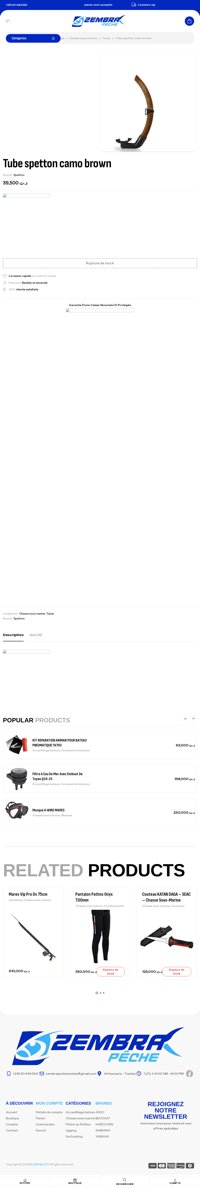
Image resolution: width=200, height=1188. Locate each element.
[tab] (13, 635)
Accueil (25, 1182)
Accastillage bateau (46, 750)
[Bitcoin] (190, 1166)
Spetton (18, 175)
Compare (54, 922)
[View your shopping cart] (189, 21)
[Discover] (180, 1166)
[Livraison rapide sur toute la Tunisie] (125, 5)
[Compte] (175, 1180)
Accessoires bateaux (75, 750)
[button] (185, 718)
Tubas (106, 38)
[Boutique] (75, 1180)
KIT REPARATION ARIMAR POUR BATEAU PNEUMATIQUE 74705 (59, 743)
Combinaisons (114, 906)
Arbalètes (15, 900)
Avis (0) (35, 635)
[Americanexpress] (171, 1166)
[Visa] (152, 1166)
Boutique (75, 1183)
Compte (175, 1183)
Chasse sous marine (83, 38)
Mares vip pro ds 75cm (28, 894)
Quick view (54, 931)
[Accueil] (25, 1180)
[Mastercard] (162, 1166)
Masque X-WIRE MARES (48, 810)
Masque (66, 815)
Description (13, 635)
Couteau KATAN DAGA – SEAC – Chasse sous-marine (166, 897)
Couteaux (178, 906)
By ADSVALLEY (39, 1164)
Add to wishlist (54, 914)
